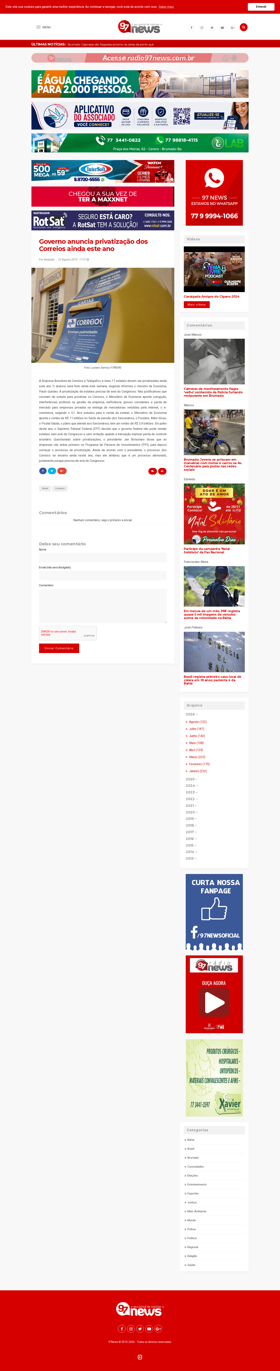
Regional (192, 1247)
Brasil (45, 488)
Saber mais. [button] (166, 7)
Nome (42, 549)
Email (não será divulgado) (55, 567)
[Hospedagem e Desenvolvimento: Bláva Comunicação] (140, 1356)
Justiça (192, 1202)
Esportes (193, 1193)
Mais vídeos (197, 304)
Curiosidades (195, 1166)
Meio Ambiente (196, 1211)
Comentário (46, 585)
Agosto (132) (197, 722)
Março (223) (196, 757)
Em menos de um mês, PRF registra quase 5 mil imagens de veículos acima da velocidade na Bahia (212, 614)
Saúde (191, 1265)
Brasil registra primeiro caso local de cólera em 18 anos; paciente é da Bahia (212, 680)
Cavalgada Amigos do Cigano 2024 (211, 296)
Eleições (192, 1175)
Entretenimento (197, 1184)
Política (192, 1238)
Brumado (193, 1157)
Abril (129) (195, 750)
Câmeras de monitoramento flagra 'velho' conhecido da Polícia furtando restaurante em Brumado (213, 392)
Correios (60, 488)
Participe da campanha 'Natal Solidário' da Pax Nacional (207, 550)
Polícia (191, 1229)
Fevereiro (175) (199, 764)
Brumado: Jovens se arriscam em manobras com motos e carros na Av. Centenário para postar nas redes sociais (213, 465)
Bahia (190, 1140)
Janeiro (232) (197, 771)
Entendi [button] (261, 6)
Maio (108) (196, 743)
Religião (192, 1256)
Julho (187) (196, 729)
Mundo (191, 1220)
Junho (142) (196, 736)
